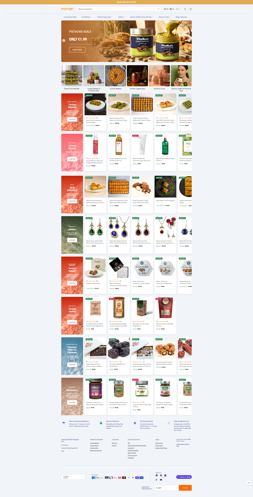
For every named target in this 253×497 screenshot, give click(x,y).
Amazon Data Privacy (161, 448)
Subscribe (185, 488)
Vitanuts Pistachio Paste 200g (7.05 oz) (142, 405)
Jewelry (120, 17)
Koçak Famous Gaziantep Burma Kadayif (93, 121)
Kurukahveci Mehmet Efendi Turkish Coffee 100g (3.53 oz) (94, 325)
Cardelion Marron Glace (93, 283)
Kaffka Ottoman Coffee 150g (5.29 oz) (164, 325)
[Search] (158, 9)
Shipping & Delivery (133, 450)
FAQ (167, 9)
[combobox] (118, 9)
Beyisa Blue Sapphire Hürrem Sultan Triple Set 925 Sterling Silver (118, 242)
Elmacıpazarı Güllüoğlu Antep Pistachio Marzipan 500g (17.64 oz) (188, 121)
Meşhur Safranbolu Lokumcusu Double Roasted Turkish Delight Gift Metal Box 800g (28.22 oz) (118, 284)
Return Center (132, 453)
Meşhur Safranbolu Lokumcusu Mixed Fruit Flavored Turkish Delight (186, 282)
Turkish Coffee (94, 448)
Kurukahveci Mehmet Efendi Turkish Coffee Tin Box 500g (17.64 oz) (118, 325)
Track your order (132, 455)
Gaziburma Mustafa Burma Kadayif (187, 201)
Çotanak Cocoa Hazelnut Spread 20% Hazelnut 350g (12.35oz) (164, 403)
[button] (185, 9)
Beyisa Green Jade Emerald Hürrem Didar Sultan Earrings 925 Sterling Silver (95, 242)
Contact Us (131, 448)
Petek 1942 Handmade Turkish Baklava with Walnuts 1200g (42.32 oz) (119, 201)
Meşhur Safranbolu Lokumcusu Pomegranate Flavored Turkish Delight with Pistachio (165, 282)
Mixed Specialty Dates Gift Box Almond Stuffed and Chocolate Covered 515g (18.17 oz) (142, 365)
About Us (114, 443)
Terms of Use (159, 443)
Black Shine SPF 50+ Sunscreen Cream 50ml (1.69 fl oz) (142, 159)
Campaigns (131, 458)
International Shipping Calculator (137, 445)
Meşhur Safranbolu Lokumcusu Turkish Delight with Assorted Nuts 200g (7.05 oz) (142, 282)
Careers (114, 445)
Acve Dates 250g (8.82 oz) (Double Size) (117, 365)
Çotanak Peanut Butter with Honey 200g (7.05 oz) (187, 403)
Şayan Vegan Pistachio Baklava (165, 200)
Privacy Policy (159, 445)
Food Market (86, 17)
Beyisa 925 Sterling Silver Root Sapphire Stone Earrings (188, 242)
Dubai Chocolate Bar (96, 450)
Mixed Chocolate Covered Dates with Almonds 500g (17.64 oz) (140, 201)
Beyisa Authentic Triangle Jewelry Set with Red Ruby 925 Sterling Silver (165, 242)
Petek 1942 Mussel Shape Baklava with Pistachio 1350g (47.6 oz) (141, 119)
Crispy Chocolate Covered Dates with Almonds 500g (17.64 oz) (164, 363)
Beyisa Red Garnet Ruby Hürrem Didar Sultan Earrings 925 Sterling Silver (141, 242)
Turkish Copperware (104, 17)
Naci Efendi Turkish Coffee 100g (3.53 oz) (141, 325)
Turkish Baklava (94, 443)
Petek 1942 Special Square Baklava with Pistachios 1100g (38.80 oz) (95, 201)
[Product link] (95, 112)
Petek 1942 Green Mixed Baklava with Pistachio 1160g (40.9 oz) (118, 119)
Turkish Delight (94, 445)
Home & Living (164, 17)
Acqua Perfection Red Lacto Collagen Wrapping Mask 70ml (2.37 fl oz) (95, 162)
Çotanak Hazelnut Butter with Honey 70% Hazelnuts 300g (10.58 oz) (118, 403)
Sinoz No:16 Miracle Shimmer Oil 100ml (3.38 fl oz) (118, 159)
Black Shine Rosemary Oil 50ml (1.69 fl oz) (165, 159)
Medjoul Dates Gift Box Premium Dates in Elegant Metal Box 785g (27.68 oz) (94, 365)
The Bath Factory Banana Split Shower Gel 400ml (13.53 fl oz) (188, 159)
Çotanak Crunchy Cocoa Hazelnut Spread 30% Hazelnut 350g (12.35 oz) (95, 403)
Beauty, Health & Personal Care (141, 17)
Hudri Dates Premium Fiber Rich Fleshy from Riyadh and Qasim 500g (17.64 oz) (188, 365)
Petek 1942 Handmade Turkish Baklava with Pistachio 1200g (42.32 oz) (165, 121)
